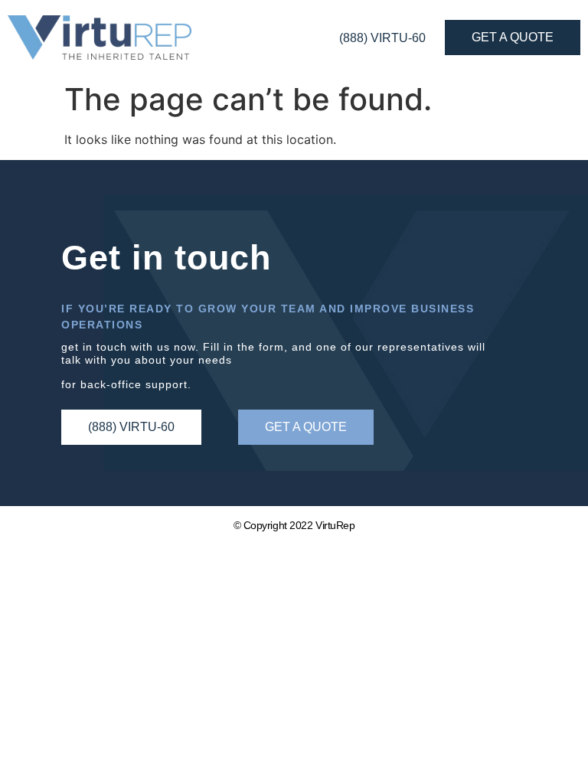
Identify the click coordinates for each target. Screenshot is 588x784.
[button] (306, 427)
